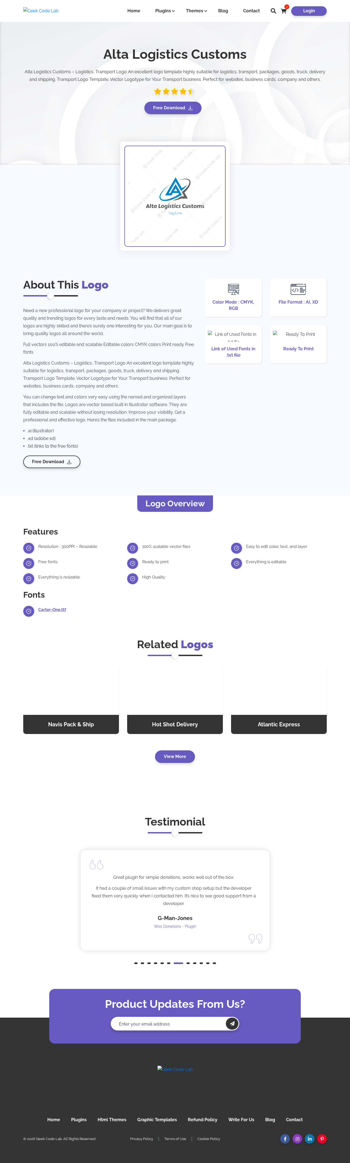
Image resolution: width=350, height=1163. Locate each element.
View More (175, 756)
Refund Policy (202, 1119)
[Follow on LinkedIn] (309, 1139)
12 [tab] (214, 963)
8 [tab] (188, 963)
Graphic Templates (157, 1119)
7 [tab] (178, 963)
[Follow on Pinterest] (322, 1139)
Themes (194, 10)
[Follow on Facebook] (285, 1139)
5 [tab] (162, 963)
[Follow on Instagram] (297, 1139)
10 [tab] (201, 963)
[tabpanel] (175, 900)
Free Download (169, 107)
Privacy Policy (141, 1139)
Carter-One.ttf (52, 609)
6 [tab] (168, 963)
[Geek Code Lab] (175, 1085)
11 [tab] (207, 963)
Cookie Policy (208, 1139)
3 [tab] (149, 963)
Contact (251, 10)
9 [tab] (194, 963)
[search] (273, 11)
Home (133, 10)
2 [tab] (142, 963)
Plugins (163, 10)
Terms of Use (175, 1139)
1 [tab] (136, 963)
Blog (223, 10)
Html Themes (112, 1119)
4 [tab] (155, 963)
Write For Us (241, 1119)
